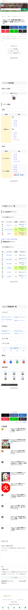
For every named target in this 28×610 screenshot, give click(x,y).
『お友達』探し (9, 225)
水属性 (10, 360)
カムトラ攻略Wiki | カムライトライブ (13, 5)
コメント (4, 550)
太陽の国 (9, 233)
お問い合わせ (14, 601)
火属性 (4, 360)
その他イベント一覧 (14, 50)
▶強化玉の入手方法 (19, 331)
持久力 (22, 372)
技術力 (14, 372)
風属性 (17, 360)
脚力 (5, 376)
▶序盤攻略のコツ (5, 331)
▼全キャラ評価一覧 (14, 348)
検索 (24, 9)
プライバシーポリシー (8, 599)
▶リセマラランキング (6, 317)
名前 (2, 566)
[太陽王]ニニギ (14, 96)
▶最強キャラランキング (20, 317)
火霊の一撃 (23, 272)
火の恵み (23, 255)
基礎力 (14, 376)
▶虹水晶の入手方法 (6, 333)
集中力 (22, 376)
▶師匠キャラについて (19, 333)
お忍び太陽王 (9, 255)
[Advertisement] (14, 69)
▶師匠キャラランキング (20, 320)
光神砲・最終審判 (20, 174)
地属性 (23, 360)
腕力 (5, 372)
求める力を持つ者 (9, 229)
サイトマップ (20, 599)
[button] (22, 31)
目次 (12, 46)
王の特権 (9, 267)
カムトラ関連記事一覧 (14, 53)
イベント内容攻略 (13, 48)
